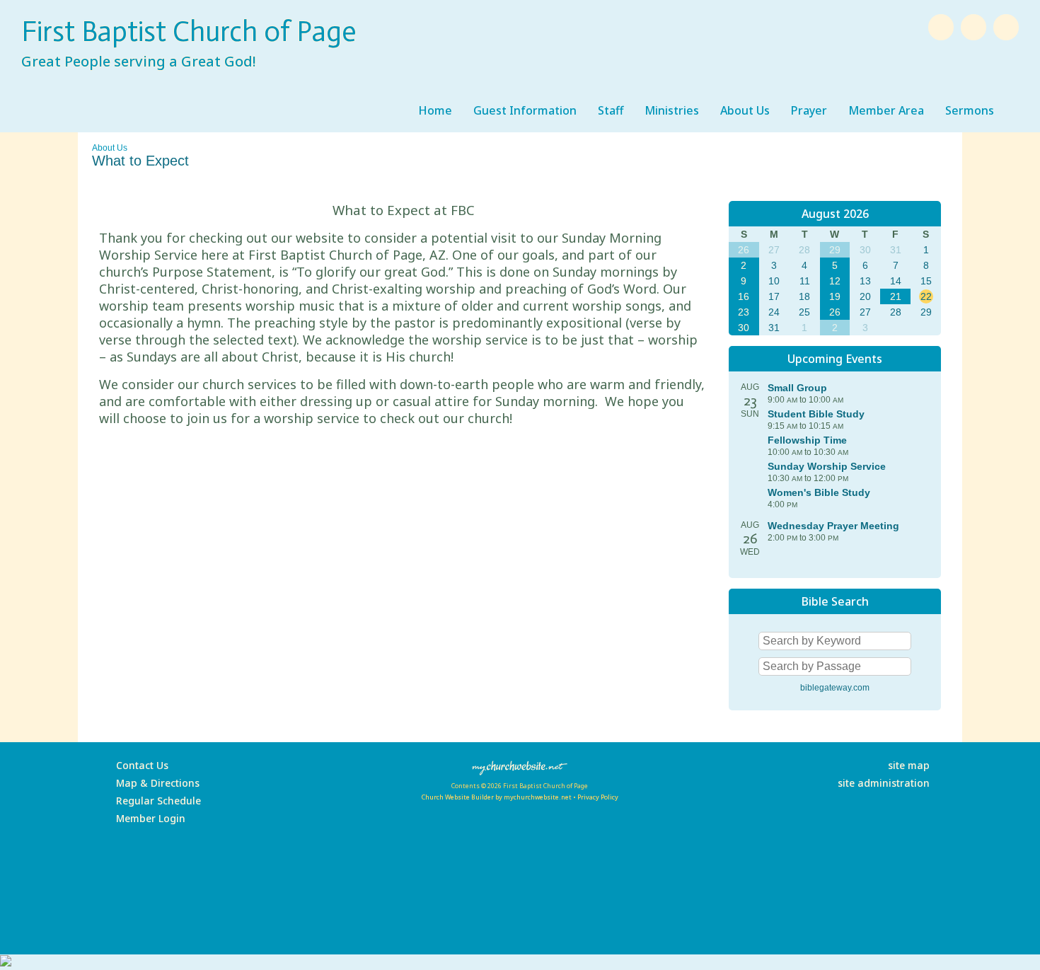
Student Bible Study (816, 414)
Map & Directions (155, 783)
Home (435, 110)
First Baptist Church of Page (188, 31)
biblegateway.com (834, 688)
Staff (610, 110)
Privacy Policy (597, 797)
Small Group (797, 387)
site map (909, 765)
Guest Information (525, 110)
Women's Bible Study (819, 492)
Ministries (672, 110)
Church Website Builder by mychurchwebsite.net (496, 797)
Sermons (969, 110)
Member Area (886, 110)
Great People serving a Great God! (138, 61)
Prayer (809, 110)
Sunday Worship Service (827, 466)
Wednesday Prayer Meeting (833, 525)
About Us (745, 110)
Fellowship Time (807, 440)
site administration (884, 783)
